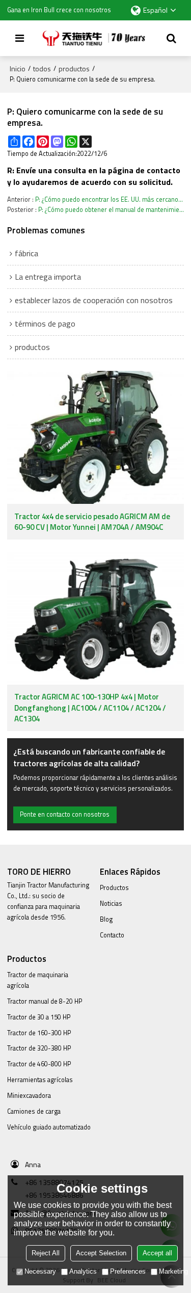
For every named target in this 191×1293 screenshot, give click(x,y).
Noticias (111, 903)
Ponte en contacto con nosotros (65, 814)
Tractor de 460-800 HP (39, 1064)
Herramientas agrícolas (40, 1080)
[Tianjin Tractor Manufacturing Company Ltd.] (96, 38)
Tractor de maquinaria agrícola (37, 980)
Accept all (157, 1253)
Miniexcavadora (29, 1095)
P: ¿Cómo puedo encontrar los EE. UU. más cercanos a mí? (109, 199)
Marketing (173, 1271)
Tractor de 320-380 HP (39, 1048)
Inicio (17, 69)
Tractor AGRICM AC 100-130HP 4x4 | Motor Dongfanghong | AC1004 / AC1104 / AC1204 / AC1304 (90, 707)
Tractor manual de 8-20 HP (44, 1001)
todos (42, 69)
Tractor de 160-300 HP (39, 1033)
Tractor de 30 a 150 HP (38, 1017)
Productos (114, 888)
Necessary (40, 1271)
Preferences (128, 1271)
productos (74, 69)
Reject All (46, 1253)
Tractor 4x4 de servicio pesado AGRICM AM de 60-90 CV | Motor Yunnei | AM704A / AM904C (92, 522)
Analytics (83, 1271)
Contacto (112, 935)
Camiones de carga (34, 1111)
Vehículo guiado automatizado (49, 1127)
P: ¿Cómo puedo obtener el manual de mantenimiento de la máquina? (111, 209)
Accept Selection (101, 1253)
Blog (106, 919)
